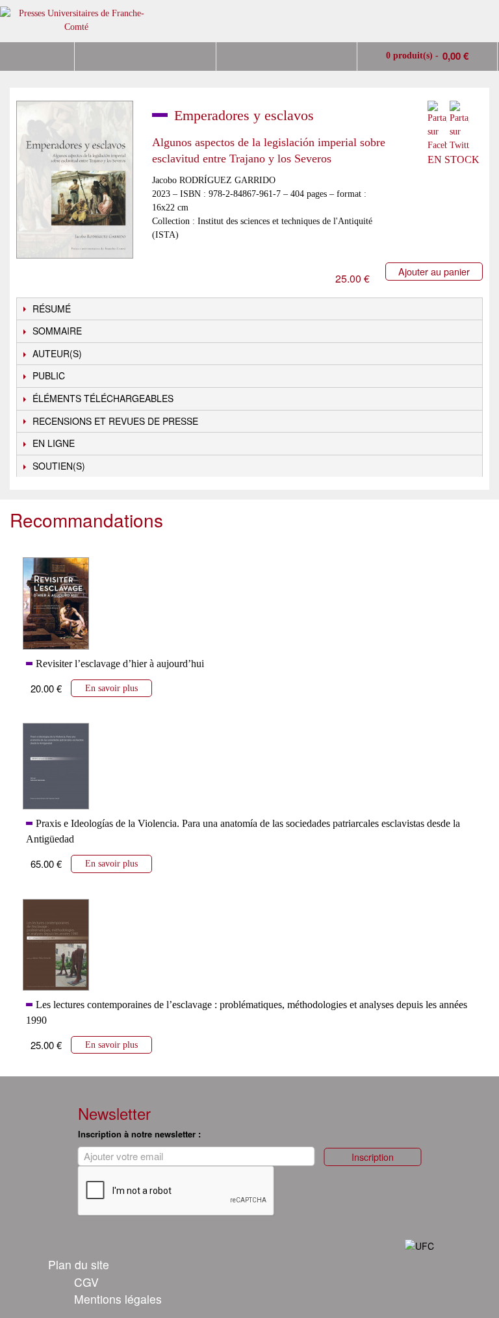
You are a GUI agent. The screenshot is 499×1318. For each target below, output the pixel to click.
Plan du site (78, 1264)
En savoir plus (111, 688)
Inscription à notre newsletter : (139, 1134)
